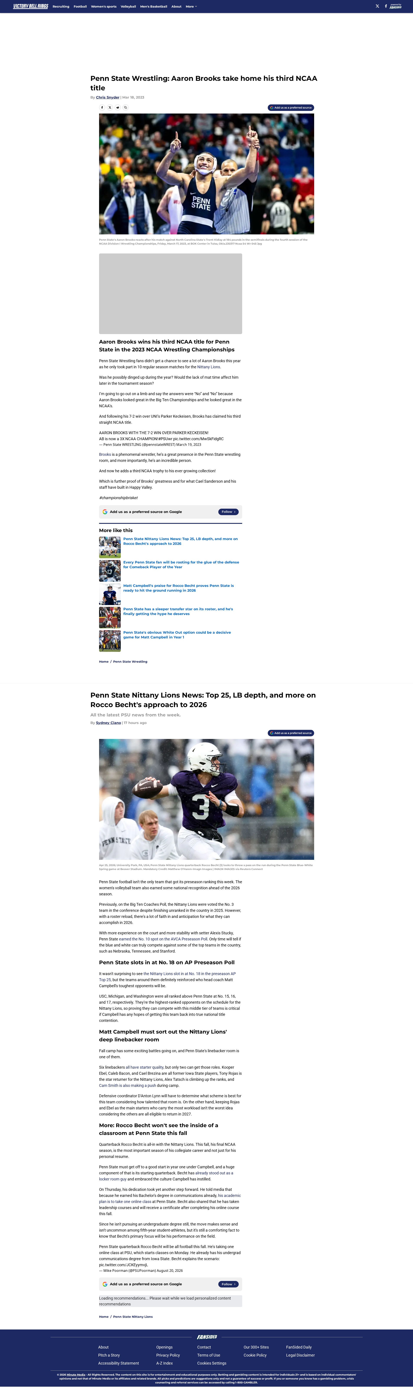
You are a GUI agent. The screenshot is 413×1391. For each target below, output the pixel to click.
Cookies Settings (211, 1363)
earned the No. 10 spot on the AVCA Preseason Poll (163, 939)
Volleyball (128, 6)
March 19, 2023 (188, 444)
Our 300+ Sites (256, 1347)
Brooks (105, 454)
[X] (377, 6)
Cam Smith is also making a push (127, 1085)
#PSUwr (165, 439)
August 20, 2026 (170, 1270)
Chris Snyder (107, 97)
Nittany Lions (208, 367)
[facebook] (386, 6)
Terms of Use (208, 1355)
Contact (204, 1347)
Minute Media (76, 1374)
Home (104, 662)
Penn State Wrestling (130, 662)
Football (80, 6)
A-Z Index (164, 1363)
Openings (164, 1347)
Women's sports (103, 6)
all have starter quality (144, 1067)
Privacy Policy (168, 1355)
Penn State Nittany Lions (133, 1317)
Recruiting (61, 6)
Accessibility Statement (118, 1363)
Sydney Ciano (108, 723)
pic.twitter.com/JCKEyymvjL (123, 1265)
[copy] (125, 107)
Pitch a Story (109, 1355)
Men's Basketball (153, 6)
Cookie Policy (255, 1355)
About (176, 6)
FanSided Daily (299, 1347)
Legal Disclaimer (300, 1355)
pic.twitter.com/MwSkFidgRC (198, 439)
